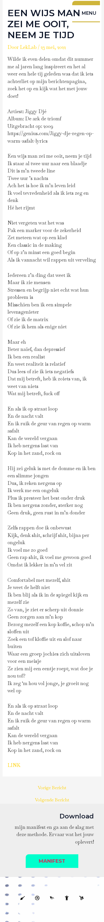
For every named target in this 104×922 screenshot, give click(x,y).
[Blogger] (37, 898)
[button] (52, 861)
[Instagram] (81, 898)
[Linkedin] (22, 898)
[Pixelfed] (52, 898)
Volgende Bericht (52, 800)
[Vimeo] (67, 898)
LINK (14, 765)
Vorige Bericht (52, 787)
